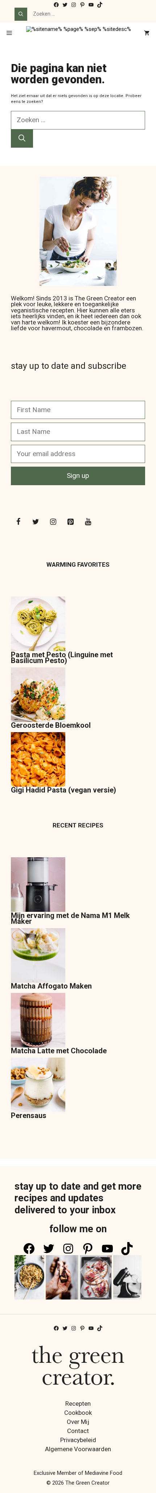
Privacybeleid (78, 1440)
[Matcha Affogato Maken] (38, 955)
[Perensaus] (38, 1085)
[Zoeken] (21, 14)
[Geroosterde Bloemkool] (38, 695)
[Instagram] (53, 522)
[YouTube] (88, 522)
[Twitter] (35, 522)
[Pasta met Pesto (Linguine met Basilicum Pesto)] (38, 624)
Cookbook (78, 1412)
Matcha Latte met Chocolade (59, 1050)
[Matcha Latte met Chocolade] (38, 1020)
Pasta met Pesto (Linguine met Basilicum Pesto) (62, 657)
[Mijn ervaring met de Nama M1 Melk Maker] (38, 885)
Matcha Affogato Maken (51, 986)
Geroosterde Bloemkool (51, 725)
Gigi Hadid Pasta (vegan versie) (63, 790)
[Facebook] (18, 522)
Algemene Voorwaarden (78, 1449)
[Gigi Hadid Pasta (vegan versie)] (38, 759)
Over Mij (78, 1421)
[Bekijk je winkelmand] (146, 33)
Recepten (78, 1403)
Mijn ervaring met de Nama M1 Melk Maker (70, 918)
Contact (78, 1430)
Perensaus (28, 1115)
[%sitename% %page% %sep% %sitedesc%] (78, 33)
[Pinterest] (70, 522)
